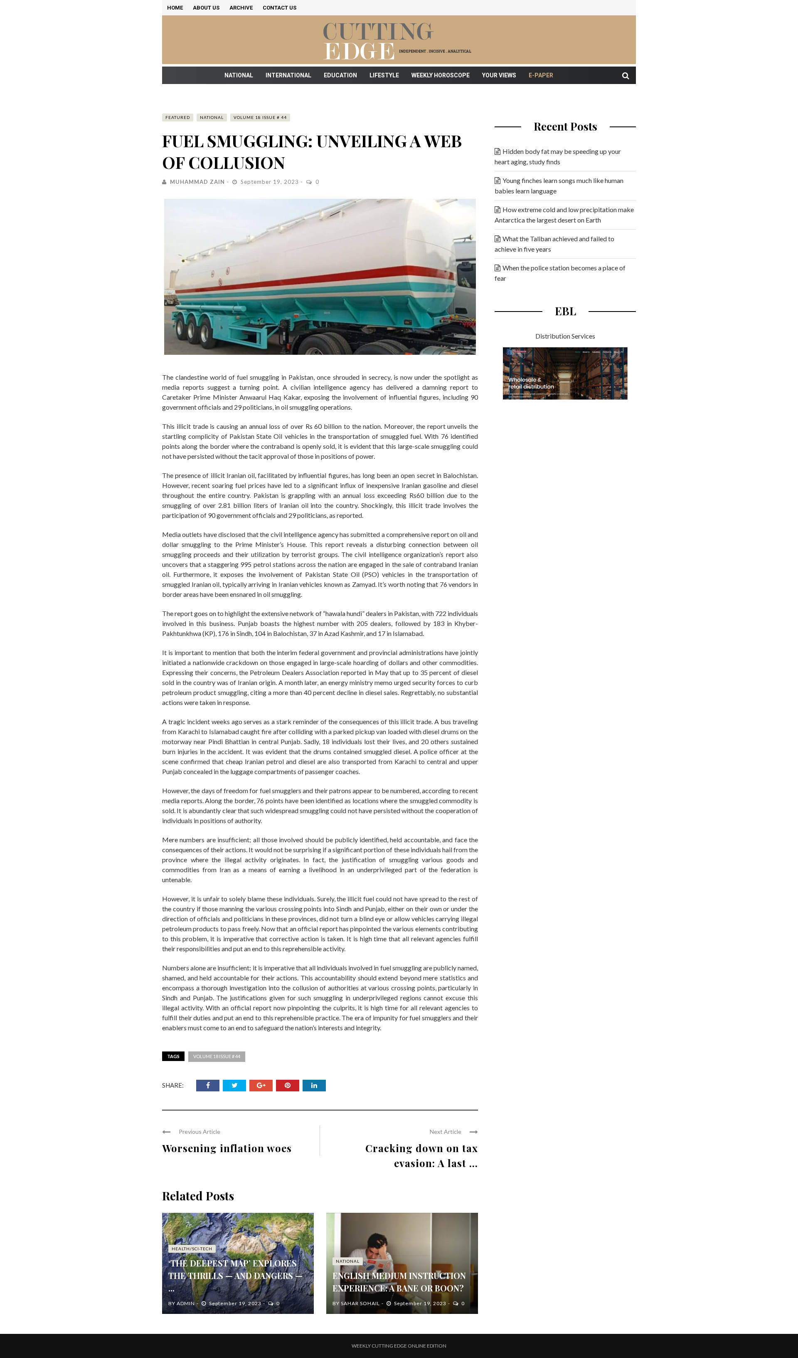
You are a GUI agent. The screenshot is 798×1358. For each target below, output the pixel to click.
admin (186, 1303)
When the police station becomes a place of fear (560, 273)
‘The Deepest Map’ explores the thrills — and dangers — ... (235, 1275)
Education (340, 75)
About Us (206, 8)
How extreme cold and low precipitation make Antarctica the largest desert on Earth (564, 214)
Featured (177, 117)
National (238, 75)
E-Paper (541, 75)
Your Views (499, 75)
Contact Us (279, 8)
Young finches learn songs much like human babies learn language (559, 185)
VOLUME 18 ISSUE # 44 (260, 117)
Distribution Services (565, 336)
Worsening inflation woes (227, 1148)
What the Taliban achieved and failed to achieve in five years (554, 244)
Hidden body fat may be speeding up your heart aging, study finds (558, 156)
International (288, 75)
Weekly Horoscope (440, 75)
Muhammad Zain (197, 181)
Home (175, 8)
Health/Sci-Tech (192, 1248)
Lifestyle (384, 75)
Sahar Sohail (360, 1303)
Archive (241, 8)
